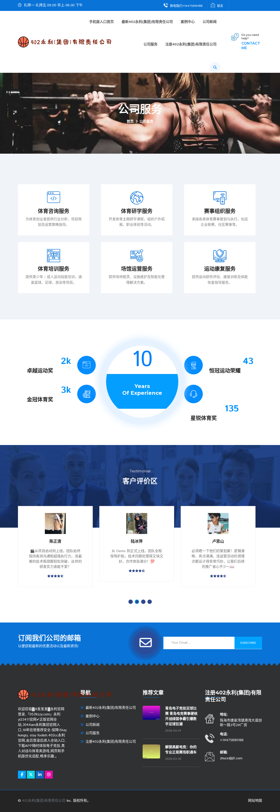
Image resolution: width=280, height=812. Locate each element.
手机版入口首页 (101, 22)
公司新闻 (210, 22)
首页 (130, 122)
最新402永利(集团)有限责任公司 (147, 22)
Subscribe (248, 643)
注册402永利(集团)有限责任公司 (191, 44)
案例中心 (188, 22)
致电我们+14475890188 (186, 6)
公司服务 (151, 44)
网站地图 (255, 800)
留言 (220, 6)
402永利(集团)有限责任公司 (43, 800)
